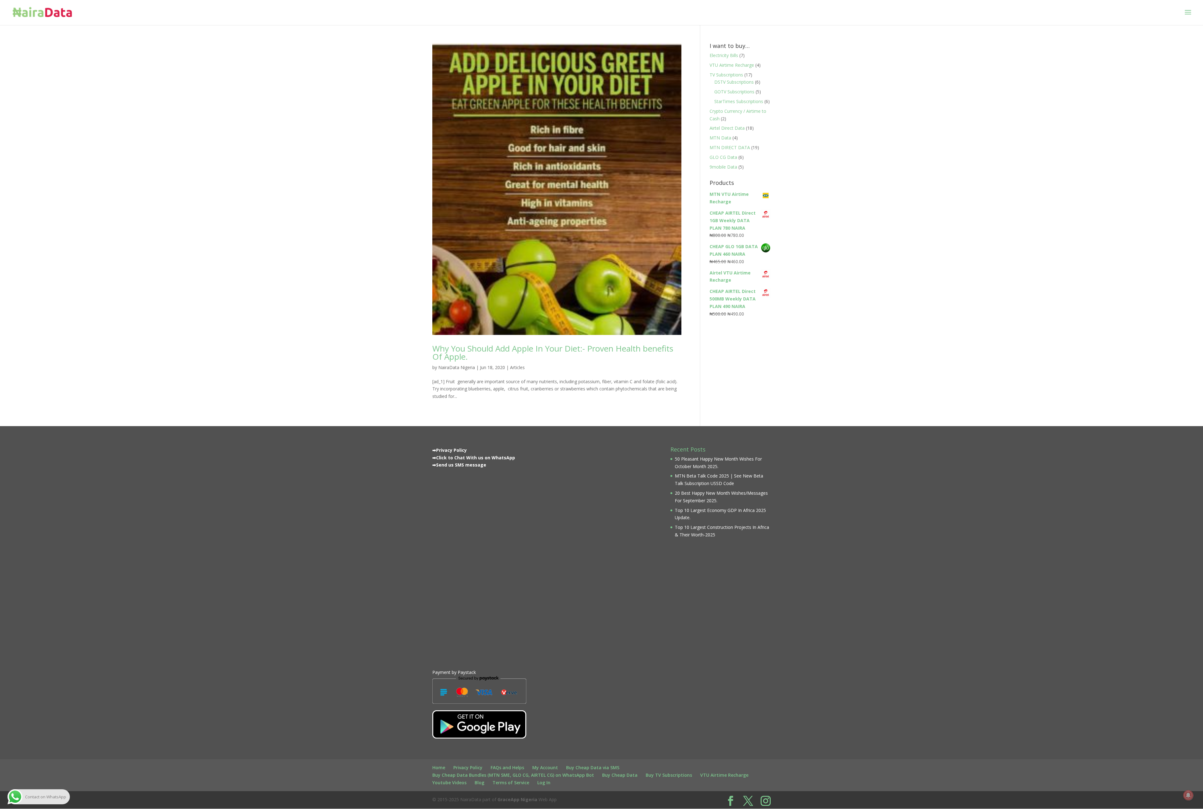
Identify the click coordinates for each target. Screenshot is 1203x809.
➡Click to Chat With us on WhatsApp (473, 458)
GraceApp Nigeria (517, 799)
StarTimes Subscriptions (738, 101)
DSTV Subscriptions (734, 82)
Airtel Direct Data (727, 128)
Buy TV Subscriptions (669, 775)
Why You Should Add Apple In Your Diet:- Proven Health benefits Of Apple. (552, 352)
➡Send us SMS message (459, 465)
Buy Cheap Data (620, 775)
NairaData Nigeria (456, 367)
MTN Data (720, 138)
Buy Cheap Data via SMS (592, 767)
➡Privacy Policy (449, 450)
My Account (545, 767)
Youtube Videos (449, 783)
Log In (543, 783)
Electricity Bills (724, 55)
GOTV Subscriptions (734, 92)
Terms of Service (510, 783)
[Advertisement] (479, 567)
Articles (517, 367)
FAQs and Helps (507, 767)
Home (438, 767)
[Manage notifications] (1188, 795)
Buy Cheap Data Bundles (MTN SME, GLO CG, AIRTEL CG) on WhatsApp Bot (513, 775)
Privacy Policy (467, 767)
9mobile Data (723, 167)
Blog (479, 783)
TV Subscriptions (726, 75)
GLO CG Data (723, 157)
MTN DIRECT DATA (730, 147)
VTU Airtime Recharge (732, 65)
